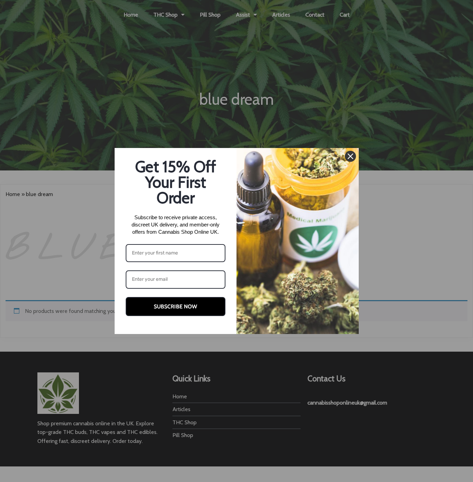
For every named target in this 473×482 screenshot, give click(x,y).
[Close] (350, 156)
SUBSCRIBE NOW (175, 306)
